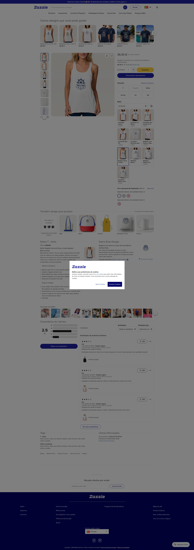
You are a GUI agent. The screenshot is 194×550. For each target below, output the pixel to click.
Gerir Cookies (100, 284)
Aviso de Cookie (98, 274)
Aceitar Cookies (114, 284)
